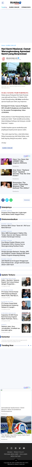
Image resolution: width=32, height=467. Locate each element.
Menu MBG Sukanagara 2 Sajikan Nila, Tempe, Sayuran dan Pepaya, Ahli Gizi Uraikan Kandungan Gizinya (14, 235)
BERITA (4, 324)
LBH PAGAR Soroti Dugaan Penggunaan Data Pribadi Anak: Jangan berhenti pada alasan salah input (15, 262)
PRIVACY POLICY (19, 452)
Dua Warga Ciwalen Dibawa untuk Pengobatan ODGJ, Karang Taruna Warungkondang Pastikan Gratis (13, 244)
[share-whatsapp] (11, 200)
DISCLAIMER (23, 454)
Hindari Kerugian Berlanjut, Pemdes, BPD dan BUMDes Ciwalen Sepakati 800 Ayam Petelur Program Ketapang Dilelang (15, 253)
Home (3, 45)
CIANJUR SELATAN (7, 290)
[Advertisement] (16, 26)
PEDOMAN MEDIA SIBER (11, 454)
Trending (4, 7)
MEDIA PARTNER (15, 456)
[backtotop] (16, 460)
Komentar (27, 200)
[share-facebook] (3, 200)
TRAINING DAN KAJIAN (9, 278)
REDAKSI (9, 452)
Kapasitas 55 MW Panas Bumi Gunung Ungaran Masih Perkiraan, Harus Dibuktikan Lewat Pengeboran (9, 317)
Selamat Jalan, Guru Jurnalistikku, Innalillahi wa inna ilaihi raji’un (10, 328)
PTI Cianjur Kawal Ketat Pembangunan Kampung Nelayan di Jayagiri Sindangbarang (9, 305)
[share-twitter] (7, 200)
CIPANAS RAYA (25, 7)
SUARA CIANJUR (14, 7)
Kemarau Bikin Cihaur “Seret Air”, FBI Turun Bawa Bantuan (15, 226)
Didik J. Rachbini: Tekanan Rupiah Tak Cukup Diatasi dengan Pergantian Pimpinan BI (10, 282)
